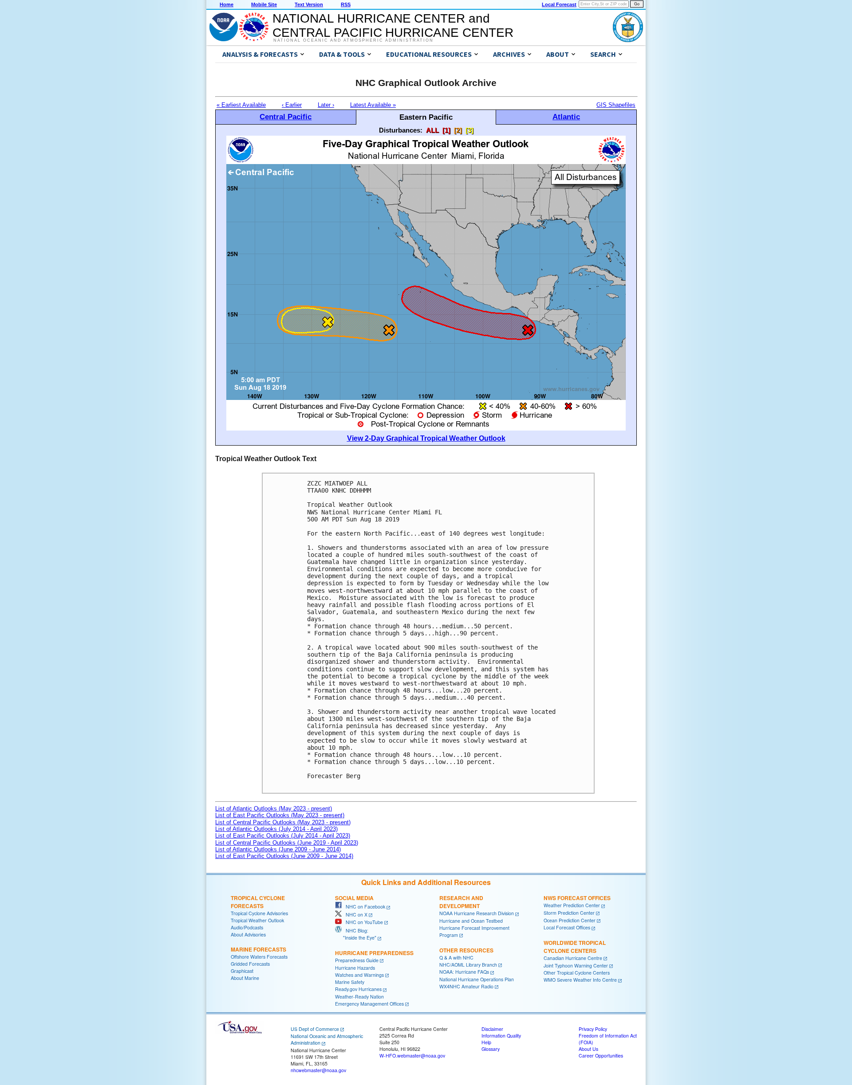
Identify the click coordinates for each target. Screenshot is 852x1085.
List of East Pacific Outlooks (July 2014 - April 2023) (282, 835)
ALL (432, 130)
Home (226, 4)
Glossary (490, 1049)
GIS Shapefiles (615, 105)
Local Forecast (559, 4)
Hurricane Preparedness (374, 953)
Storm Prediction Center (569, 912)
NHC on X (354, 914)
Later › (326, 105)
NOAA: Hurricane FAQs (464, 971)
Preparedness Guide (357, 960)
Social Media (354, 898)
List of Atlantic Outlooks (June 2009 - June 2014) (278, 849)
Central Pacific (286, 116)
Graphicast (242, 970)
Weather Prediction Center (572, 905)
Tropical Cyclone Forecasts (258, 902)
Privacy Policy (593, 1029)
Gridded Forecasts (250, 963)
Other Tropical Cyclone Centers (577, 972)
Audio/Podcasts (247, 927)
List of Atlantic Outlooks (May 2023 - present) (273, 808)
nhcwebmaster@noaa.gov (318, 1070)
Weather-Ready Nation (359, 996)
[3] (469, 130)
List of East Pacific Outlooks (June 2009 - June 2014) (284, 856)
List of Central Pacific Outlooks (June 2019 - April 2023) (286, 842)
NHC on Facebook (363, 906)
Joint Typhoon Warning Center (576, 965)
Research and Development (461, 902)
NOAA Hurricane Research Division (476, 913)
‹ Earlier (292, 105)
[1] (446, 130)
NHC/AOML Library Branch (468, 964)
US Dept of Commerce (315, 1029)
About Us (588, 1049)
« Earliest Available (241, 105)
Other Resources (466, 950)
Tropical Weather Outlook (257, 920)
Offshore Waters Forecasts (259, 956)
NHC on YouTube (362, 922)
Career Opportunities (601, 1055)
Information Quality (501, 1035)
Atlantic (566, 116)
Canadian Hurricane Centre (573, 958)
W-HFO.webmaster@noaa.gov (412, 1055)
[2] (458, 130)
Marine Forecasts (258, 949)
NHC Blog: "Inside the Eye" (355, 934)
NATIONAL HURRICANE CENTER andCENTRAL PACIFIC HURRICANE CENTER (392, 25)
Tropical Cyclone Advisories (259, 913)
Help (486, 1042)
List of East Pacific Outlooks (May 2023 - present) (279, 815)
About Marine (245, 978)
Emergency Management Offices (369, 1003)
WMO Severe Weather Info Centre (580, 979)
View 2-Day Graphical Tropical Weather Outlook (426, 438)
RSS (346, 4)
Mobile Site (264, 4)
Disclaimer (492, 1029)
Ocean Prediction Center (570, 920)
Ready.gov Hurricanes (358, 989)
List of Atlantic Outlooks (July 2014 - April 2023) (276, 829)
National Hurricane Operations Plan (476, 979)
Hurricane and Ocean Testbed (471, 920)
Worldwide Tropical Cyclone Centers (575, 947)
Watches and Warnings (359, 974)
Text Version (309, 4)
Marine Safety (349, 982)
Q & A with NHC (456, 957)
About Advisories (248, 934)
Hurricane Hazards (355, 967)
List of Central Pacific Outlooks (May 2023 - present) (283, 822)
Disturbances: (400, 130)
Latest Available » (373, 105)
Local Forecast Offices (567, 927)
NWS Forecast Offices (577, 898)
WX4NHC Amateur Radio (466, 986)
